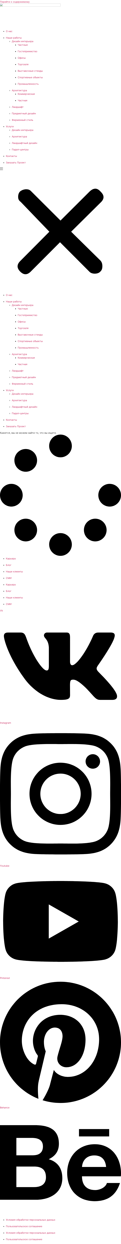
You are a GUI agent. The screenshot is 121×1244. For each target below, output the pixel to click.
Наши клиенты (14, 571)
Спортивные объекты (30, 77)
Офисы (22, 57)
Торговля (23, 64)
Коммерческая (26, 93)
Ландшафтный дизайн (24, 143)
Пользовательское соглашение (24, 1226)
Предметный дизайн (24, 113)
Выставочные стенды (30, 70)
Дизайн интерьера (22, 41)
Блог (8, 565)
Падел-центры (20, 149)
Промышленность (28, 83)
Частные (23, 44)
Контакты (11, 156)
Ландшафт (18, 106)
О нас (9, 31)
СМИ (9, 578)
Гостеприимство (27, 51)
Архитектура (19, 90)
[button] (60, 230)
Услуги (10, 126)
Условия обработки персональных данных (30, 1219)
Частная (22, 100)
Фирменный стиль (22, 119)
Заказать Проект (16, 162)
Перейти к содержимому (15, 1)
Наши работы (14, 37)
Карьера (11, 558)
